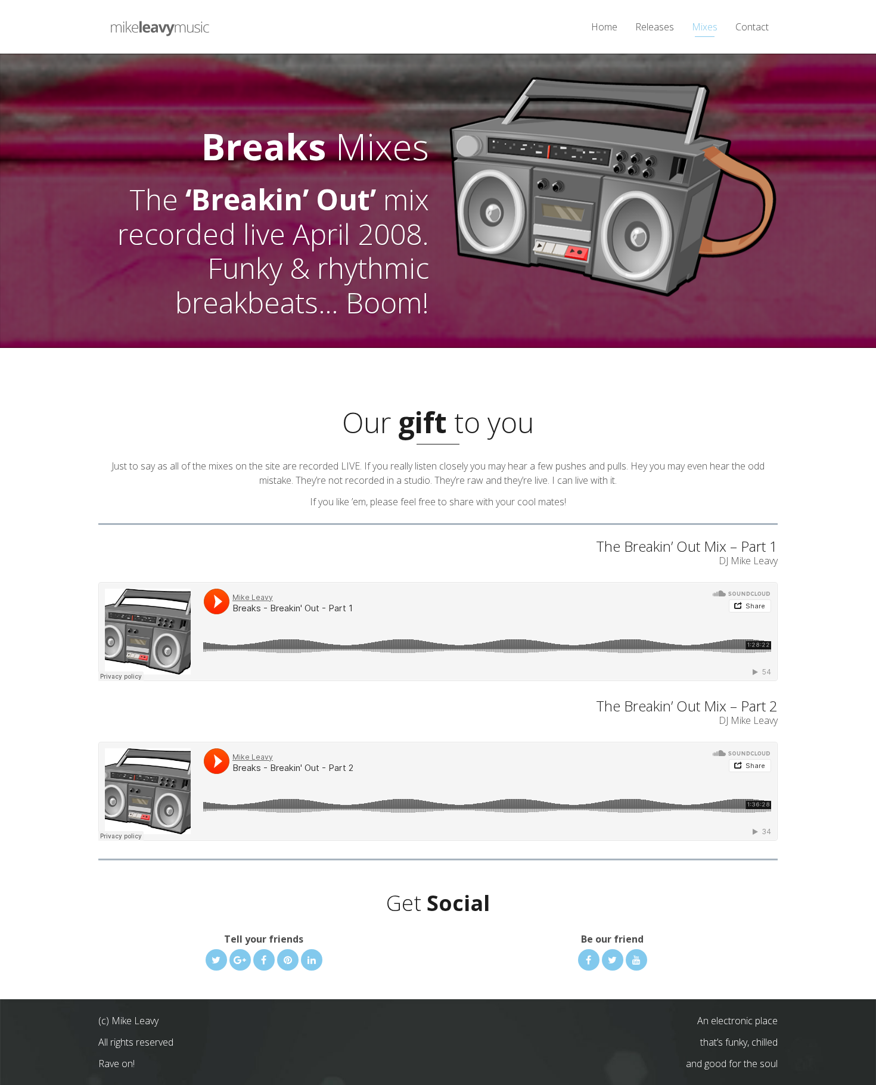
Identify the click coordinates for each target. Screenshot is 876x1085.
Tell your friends (263, 939)
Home (604, 26)
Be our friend (612, 939)
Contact (752, 26)
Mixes (704, 26)
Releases (654, 26)
